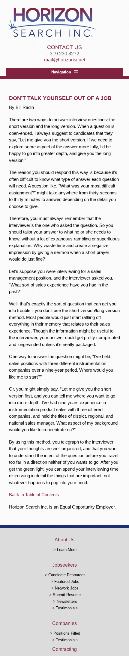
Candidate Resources (67, 575)
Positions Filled (66, 633)
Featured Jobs (66, 581)
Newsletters (67, 601)
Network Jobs (67, 588)
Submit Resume (67, 595)
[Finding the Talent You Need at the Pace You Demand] (52, 36)
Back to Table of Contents (34, 494)
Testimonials (67, 608)
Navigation (61, 72)
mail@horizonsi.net (64, 59)
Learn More (66, 549)
